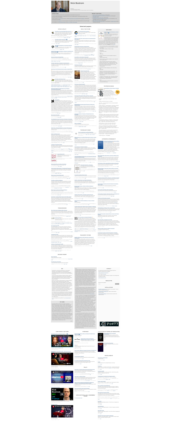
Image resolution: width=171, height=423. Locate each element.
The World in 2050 (101, 371)
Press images (75, 22)
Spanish (52, 86)
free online (108, 152)
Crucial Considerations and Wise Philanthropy (85, 132)
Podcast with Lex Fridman (55, 387)
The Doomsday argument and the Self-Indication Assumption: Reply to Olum (108, 184)
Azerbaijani (67, 187)
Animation (58, 86)
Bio (67, 22)
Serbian (64, 85)
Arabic (69, 148)
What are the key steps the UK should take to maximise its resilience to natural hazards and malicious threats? (84, 383)
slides (86, 134)
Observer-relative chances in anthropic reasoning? (106, 228)
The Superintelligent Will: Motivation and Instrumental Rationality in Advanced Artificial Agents (85, 157)
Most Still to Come (101, 410)
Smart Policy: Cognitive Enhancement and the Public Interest (61, 196)
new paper (76, 231)
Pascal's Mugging (54, 256)
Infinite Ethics (57, 99)
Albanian (80, 126)
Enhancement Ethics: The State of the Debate (58, 164)
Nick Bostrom (77, 3)
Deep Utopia (61, 18)
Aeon (91, 35)
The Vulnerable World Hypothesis (83, 31)
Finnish (72, 231)
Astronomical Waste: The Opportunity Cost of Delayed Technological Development (60, 89)
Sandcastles (95, 16)
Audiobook (82, 18)
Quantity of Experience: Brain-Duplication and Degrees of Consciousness (84, 237)
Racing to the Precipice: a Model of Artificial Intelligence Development (84, 186)
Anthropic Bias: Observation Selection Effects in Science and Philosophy (111, 141)
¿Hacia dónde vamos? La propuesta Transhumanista (110, 333)
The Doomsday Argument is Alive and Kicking (105, 189)
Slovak (66, 85)
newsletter (60, 20)
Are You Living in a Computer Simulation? (85, 217)
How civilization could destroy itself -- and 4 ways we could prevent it (61, 351)
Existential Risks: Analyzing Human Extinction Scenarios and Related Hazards (84, 105)
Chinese (65, 37)
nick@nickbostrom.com (102, 277)
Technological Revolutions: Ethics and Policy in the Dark (84, 95)
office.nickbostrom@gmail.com (103, 272)
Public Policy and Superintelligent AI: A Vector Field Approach (61, 127)
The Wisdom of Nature (91, 153)
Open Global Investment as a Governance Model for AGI (101, 15)
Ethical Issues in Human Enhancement (57, 175)
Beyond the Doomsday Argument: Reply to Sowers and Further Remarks (108, 214)
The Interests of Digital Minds (102, 357)
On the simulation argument (79, 356)
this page (104, 274)
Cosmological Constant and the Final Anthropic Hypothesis (107, 232)
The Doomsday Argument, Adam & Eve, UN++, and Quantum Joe (108, 193)
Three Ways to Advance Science (80, 376)
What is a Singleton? (78, 123)
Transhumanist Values (54, 234)
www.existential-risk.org (102, 293)
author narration (66, 86)
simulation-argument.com (102, 289)
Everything (99, 401)
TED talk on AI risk (54, 404)
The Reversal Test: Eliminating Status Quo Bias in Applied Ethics (61, 69)
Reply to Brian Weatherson (84, 228)
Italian (54, 85)
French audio (62, 223)
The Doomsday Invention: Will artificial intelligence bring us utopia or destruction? (88, 339)
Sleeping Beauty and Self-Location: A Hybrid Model (106, 207)
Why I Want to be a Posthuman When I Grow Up (59, 210)
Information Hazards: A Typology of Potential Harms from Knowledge (84, 114)
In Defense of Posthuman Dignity (56, 144)
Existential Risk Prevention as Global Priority (82, 46)
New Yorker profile (62, 22)
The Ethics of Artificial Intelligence (57, 180)
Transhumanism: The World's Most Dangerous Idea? (106, 376)
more (114, 44)
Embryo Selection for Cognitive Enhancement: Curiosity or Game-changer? (85, 137)
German (62, 149)
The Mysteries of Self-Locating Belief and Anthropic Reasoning (108, 163)
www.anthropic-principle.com (103, 291)
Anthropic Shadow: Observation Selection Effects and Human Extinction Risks (108, 169)
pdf (67, 37)
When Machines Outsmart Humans (103, 392)
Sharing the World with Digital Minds (98, 21)
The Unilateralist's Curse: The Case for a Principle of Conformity (61, 119)
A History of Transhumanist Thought (57, 244)
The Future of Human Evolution (80, 84)
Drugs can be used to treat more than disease (82, 388)
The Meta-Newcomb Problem (56, 261)
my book (115, 202)
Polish (59, 85)
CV (69, 22)
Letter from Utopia (58, 217)
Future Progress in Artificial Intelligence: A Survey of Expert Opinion (84, 201)
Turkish (55, 86)
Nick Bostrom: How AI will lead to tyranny (58, 333)
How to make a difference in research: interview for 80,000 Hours (85, 350)
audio (69, 37)
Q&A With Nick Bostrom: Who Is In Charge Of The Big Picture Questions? (85, 334)
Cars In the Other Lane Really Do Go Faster (105, 219)
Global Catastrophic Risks (85, 70)
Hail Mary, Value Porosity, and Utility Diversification (83, 180)
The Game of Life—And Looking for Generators (105, 415)
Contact (71, 22)
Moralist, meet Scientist (102, 381)
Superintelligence (101, 406)
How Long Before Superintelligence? (104, 385)
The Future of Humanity (78, 64)
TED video (93, 35)
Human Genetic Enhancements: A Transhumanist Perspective (61, 168)
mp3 (56, 223)
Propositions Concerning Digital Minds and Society (101, 18)
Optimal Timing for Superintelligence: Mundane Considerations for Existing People (62, 51)
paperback (114, 152)
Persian (56, 85)
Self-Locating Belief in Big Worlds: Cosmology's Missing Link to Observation (108, 156)
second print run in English (73, 18)
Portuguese (71, 149)
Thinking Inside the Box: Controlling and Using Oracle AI (84, 194)
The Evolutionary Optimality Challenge (81, 146)
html (61, 86)
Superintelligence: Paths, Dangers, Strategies (111, 88)
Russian (61, 85)
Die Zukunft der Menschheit (108, 343)
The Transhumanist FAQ (55, 225)
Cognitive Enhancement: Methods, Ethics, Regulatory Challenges (85, 206)
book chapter (92, 293)
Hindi (52, 85)
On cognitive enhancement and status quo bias (82, 360)
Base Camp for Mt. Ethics (97, 20)
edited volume (113, 21)
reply (111, 398)
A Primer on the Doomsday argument (104, 198)
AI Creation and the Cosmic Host (98, 17)
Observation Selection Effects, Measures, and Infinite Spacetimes (108, 177)
